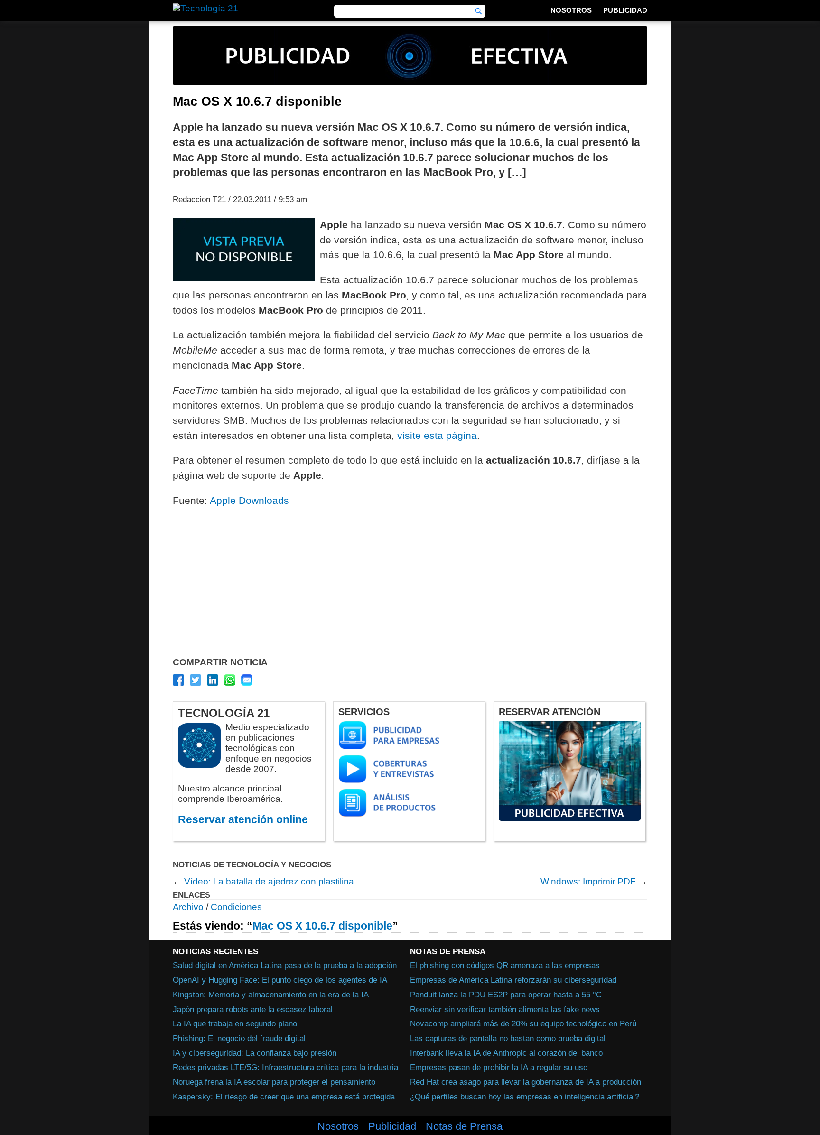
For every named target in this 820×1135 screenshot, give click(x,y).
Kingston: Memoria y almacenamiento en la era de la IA (271, 994)
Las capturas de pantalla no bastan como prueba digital (508, 1038)
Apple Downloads (249, 500)
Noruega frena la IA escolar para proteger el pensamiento (274, 1082)
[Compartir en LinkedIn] (212, 680)
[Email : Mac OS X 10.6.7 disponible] (246, 680)
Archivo (188, 907)
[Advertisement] (410, 584)
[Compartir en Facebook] (178, 680)
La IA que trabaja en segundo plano (235, 1023)
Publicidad (625, 10)
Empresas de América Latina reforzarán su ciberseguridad (513, 980)
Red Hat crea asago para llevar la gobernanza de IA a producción (525, 1082)
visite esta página (437, 435)
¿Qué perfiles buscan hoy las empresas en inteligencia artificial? (524, 1096)
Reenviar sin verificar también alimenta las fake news (505, 1009)
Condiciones (236, 907)
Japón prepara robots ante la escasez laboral (253, 1009)
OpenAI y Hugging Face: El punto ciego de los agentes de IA (280, 980)
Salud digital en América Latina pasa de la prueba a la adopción (285, 965)
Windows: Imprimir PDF (588, 881)
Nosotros (571, 10)
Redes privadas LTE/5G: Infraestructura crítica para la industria (285, 1067)
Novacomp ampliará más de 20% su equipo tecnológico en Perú (523, 1023)
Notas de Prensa (464, 1126)
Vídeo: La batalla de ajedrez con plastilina (269, 881)
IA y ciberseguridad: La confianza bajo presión (254, 1053)
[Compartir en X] (195, 680)
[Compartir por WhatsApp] (229, 680)
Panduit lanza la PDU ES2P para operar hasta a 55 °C (506, 994)
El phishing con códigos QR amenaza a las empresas (505, 965)
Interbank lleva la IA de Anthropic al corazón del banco (506, 1053)
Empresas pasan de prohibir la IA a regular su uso (498, 1067)
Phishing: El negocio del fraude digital (239, 1038)
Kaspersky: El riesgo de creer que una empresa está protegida (284, 1096)
